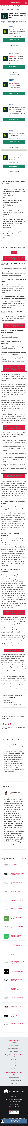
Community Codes (14, 1062)
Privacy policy (14, 1104)
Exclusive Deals (12, 6)
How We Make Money (14, 1077)
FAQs (14, 1056)
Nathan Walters (15, 792)
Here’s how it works (15, 22)
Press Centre (14, 1068)
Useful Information (14, 1083)
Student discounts (14, 1051)
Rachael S (16, 45)
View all (24, 858)
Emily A (16, 125)
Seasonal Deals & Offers (14, 1048)
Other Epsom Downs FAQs (13, 247)
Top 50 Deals (20, 6)
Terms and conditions (14, 1101)
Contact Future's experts (14, 1099)
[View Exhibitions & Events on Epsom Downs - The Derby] (5, 31)
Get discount (14, 40)
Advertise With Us (14, 1065)
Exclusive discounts (14, 1045)
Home (2, 9)
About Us (6, 607)
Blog (14, 1074)
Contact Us (14, 1059)
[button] (14, 193)
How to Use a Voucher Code (14, 1080)
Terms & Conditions (13, 47)
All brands (14, 1042)
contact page (12, 646)
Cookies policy (14, 1106)
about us (14, 1096)
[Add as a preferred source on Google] (14, 1112)
